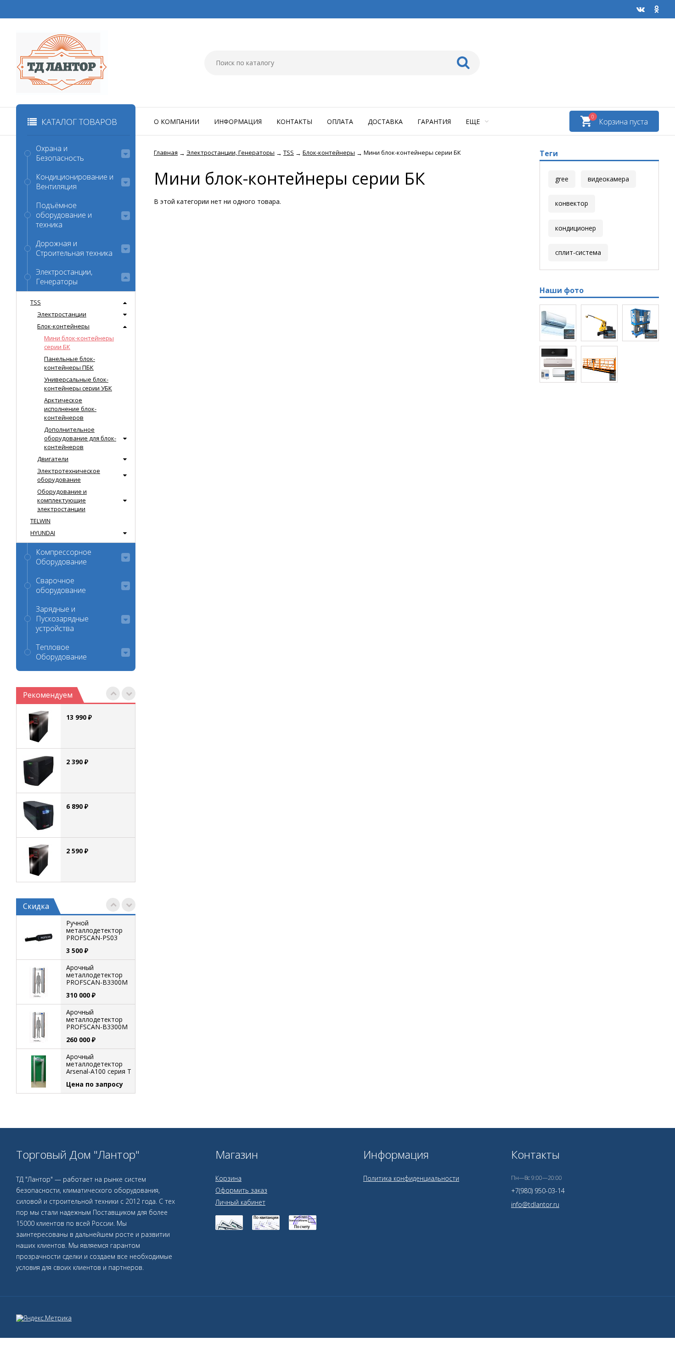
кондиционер (575, 228)
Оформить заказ (241, 1190)
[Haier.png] (557, 364)
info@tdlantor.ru (535, 1204)
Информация (238, 121)
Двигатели (52, 459)
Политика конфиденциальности (411, 1178)
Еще (474, 121)
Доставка (385, 121)
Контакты (294, 121)
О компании (176, 121)
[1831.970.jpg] (557, 322)
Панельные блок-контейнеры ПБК (69, 363)
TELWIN (40, 521)
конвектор (571, 203)
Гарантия (434, 121)
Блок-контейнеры (63, 326)
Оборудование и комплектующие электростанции (62, 500)
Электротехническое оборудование (68, 475)
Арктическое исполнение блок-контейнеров (70, 409)
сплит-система (578, 252)
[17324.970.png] (599, 322)
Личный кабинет (240, 1202)
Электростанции (61, 314)
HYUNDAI (42, 533)
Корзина (228, 1178)
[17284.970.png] (640, 322)
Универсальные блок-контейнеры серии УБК (78, 383)
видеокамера (608, 179)
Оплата (340, 121)
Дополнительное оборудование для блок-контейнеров (80, 438)
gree (561, 179)
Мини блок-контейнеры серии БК (79, 342)
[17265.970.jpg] (599, 364)
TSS (35, 302)
